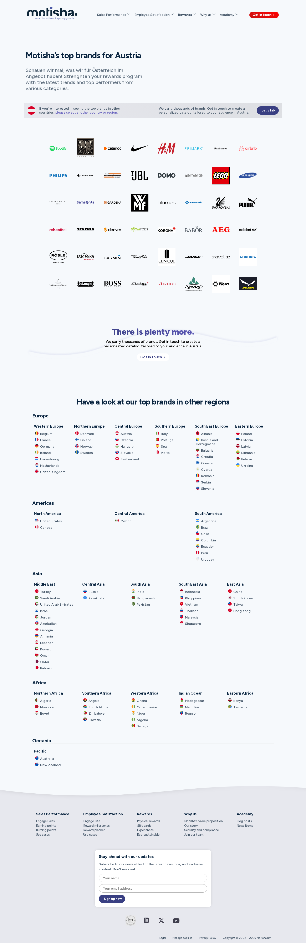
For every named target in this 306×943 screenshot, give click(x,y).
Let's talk (268, 110)
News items (245, 826)
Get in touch (262, 15)
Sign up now (113, 899)
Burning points (46, 830)
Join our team (194, 835)
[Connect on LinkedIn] (146, 920)
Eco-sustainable (148, 835)
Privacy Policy (207, 937)
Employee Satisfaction (103, 814)
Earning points (46, 826)
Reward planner (94, 830)
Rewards (144, 814)
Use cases (43, 835)
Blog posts (244, 821)
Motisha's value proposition (203, 821)
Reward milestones (96, 826)
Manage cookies (182, 937)
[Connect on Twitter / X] (161, 923)
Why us (190, 814)
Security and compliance (201, 830)
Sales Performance (52, 814)
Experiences (145, 830)
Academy (245, 814)
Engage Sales (45, 821)
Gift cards (144, 826)
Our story (191, 826)
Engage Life (91, 821)
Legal (162, 937)
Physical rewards (148, 821)
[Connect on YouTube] (176, 924)
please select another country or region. (86, 112)
